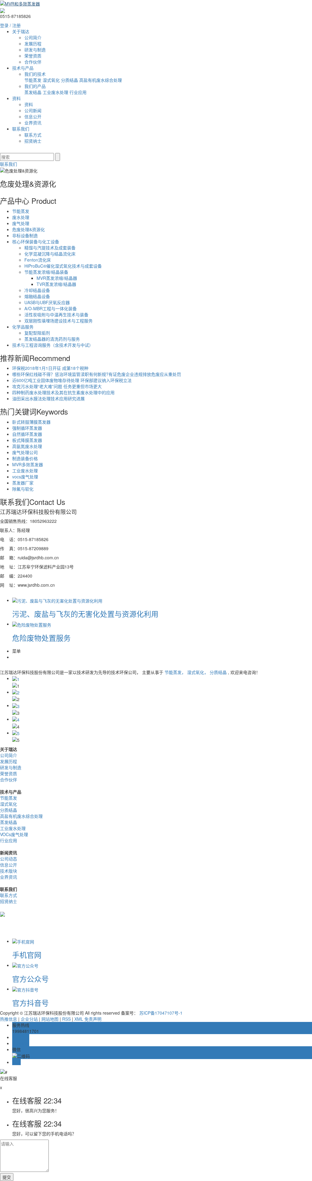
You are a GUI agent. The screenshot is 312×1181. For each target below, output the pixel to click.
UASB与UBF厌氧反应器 (47, 302)
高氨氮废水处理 (27, 446)
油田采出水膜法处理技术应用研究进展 (48, 398)
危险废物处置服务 (41, 637)
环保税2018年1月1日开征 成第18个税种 (50, 368)
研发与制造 (35, 50)
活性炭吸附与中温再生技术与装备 (56, 314)
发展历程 (32, 43)
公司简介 (32, 37)
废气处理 (20, 223)
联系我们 (20, 129)
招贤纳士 (32, 141)
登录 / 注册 (10, 25)
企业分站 (29, 1019)
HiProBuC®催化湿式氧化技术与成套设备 (63, 266)
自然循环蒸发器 (27, 434)
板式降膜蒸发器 (27, 440)
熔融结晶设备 (37, 296)
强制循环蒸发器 (27, 428)
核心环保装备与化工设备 (35, 241)
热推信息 (8, 1019)
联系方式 (32, 135)
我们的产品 (35, 86)
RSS (66, 1019)
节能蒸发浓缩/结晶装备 (46, 272)
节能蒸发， (176, 672)
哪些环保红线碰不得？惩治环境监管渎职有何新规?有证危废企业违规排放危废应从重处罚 (96, 374)
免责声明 (92, 1019)
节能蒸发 (33, 80)
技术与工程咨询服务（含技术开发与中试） (52, 345)
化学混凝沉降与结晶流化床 (50, 254)
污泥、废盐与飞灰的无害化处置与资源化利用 (85, 613)
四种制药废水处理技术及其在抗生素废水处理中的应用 (63, 392)
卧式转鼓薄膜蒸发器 (31, 422)
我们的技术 (35, 74)
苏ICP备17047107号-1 (161, 1013)
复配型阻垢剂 (37, 333)
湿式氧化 (52, 80)
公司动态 (8, 859)
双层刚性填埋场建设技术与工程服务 (58, 321)
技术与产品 (23, 68)
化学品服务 (23, 327)
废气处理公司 (25, 452)
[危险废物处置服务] (31, 624)
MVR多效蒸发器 (27, 464)
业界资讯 (32, 123)
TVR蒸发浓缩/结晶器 (56, 284)
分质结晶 (70, 80)
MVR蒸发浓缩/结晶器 (57, 278)
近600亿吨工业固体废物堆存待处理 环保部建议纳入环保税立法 (72, 380)
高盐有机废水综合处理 (100, 80)
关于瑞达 (20, 31)
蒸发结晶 (33, 92)
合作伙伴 (32, 62)
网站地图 (49, 1019)
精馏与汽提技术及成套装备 (50, 248)
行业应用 (78, 92)
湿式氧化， (198, 672)
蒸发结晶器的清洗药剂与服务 (52, 339)
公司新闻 (32, 110)
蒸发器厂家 (23, 483)
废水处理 (20, 217)
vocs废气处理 (25, 477)
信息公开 (32, 116)
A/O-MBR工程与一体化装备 (50, 308)
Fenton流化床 (37, 260)
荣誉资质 (32, 56)
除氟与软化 (23, 489)
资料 (16, 98)
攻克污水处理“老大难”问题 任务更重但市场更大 (57, 386)
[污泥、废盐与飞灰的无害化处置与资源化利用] (57, 600)
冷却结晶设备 (37, 290)
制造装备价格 (25, 458)
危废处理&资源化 (28, 229)
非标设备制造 (25, 235)
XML (78, 1019)
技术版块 (8, 871)
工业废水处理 (56, 92)
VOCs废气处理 (14, 834)
